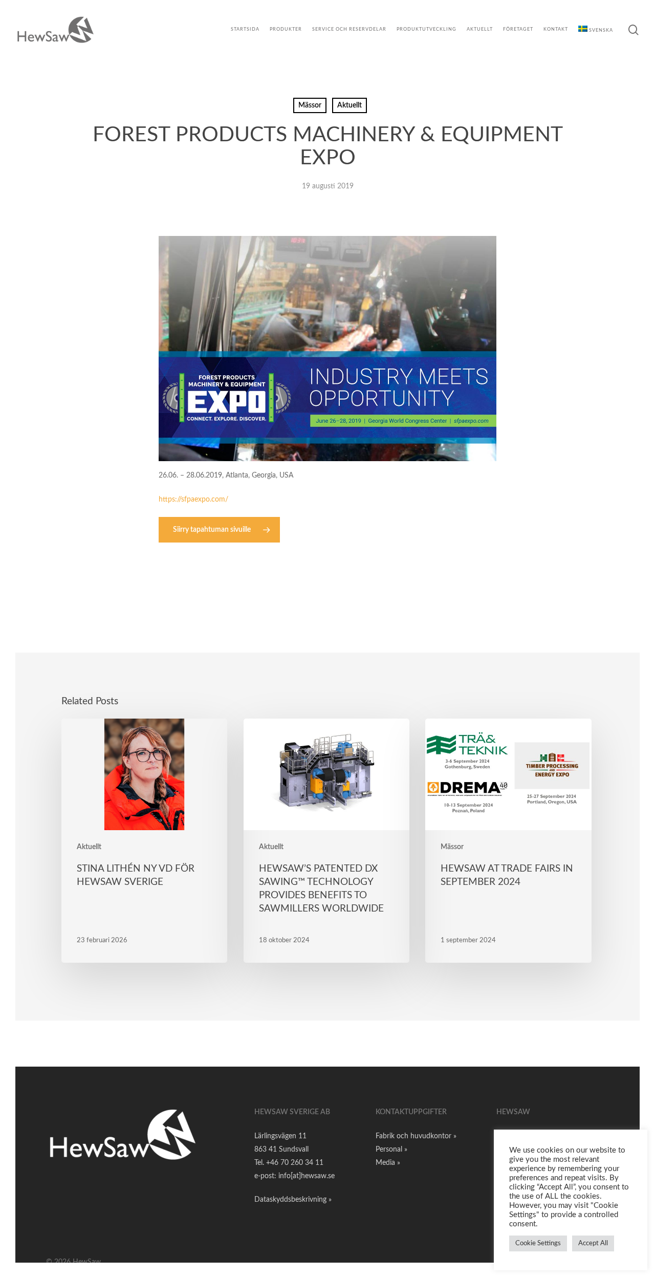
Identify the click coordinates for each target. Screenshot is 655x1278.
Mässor (309, 105)
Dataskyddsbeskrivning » (293, 1199)
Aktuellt (349, 105)
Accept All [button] (593, 1243)
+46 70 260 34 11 (294, 1162)
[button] (219, 530)
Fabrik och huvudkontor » (416, 1136)
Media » (388, 1162)
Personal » (391, 1149)
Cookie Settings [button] (538, 1243)
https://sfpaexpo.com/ (193, 499)
